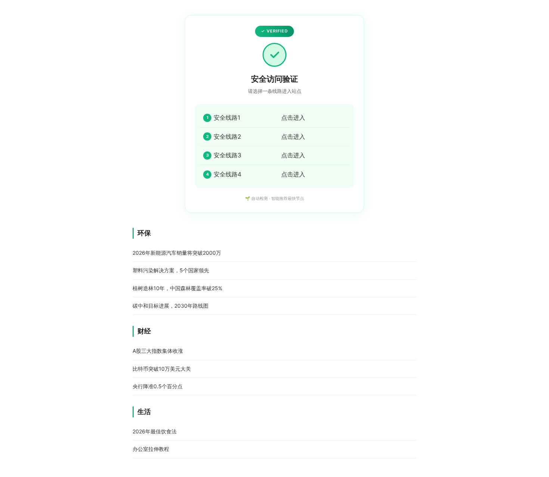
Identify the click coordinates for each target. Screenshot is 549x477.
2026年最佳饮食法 (155, 431)
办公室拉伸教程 (151, 449)
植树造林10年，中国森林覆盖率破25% (177, 288)
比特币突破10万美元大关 (162, 368)
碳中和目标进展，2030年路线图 (170, 305)
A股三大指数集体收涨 (158, 351)
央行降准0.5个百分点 (158, 386)
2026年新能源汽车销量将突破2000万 (177, 253)
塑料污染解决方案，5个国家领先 (171, 270)
